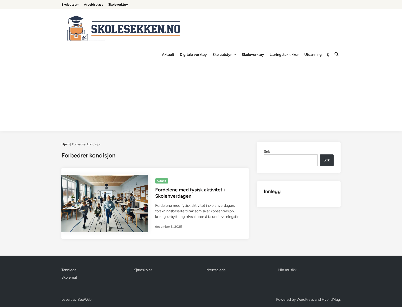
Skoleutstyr (70, 5)
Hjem (65, 144)
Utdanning (313, 54)
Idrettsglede (216, 270)
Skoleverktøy (118, 5)
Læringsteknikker (284, 54)
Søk (267, 151)
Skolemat (69, 277)
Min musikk (287, 270)
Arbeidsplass (93, 5)
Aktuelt (168, 54)
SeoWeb (84, 299)
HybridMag (331, 299)
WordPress (305, 299)
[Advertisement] (201, 98)
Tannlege (69, 270)
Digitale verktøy (193, 54)
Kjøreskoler (143, 270)
